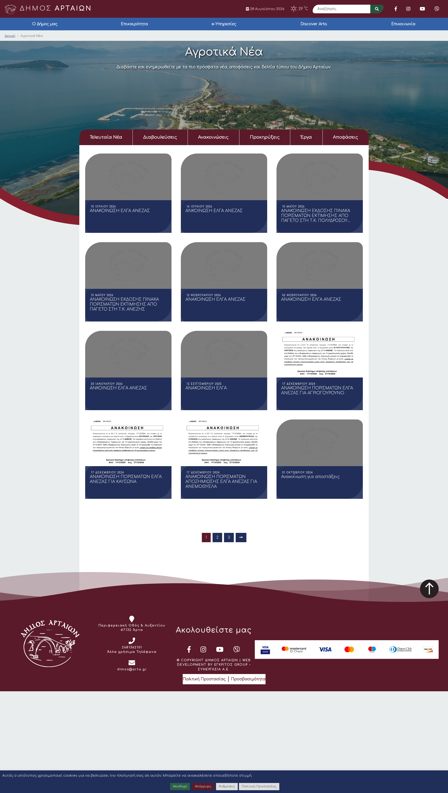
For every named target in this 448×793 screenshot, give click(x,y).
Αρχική (10, 36)
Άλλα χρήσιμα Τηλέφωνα (132, 651)
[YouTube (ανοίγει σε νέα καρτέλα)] (422, 8)
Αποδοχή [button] (180, 786)
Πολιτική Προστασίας (204, 679)
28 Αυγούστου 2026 (266, 9)
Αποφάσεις (345, 137)
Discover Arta (314, 24)
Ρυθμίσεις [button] (227, 786)
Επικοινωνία (403, 24)
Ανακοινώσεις (213, 137)
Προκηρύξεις (265, 137)
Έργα (306, 137)
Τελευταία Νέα (106, 137)
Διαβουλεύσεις (160, 137)
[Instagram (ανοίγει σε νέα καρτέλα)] (408, 8)
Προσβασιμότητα (248, 679)
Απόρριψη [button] (203, 786)
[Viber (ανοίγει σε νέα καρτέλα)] (436, 8)
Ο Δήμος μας (45, 24)
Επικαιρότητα (134, 24)
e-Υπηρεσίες (224, 24)
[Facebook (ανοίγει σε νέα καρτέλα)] (395, 8)
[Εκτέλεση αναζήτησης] (376, 9)
